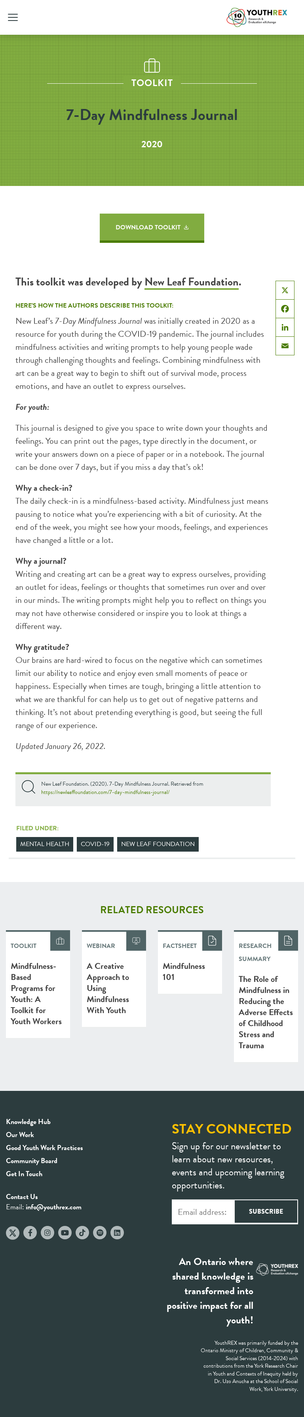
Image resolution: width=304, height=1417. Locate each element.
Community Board (31, 1160)
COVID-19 (95, 844)
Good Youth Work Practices (44, 1147)
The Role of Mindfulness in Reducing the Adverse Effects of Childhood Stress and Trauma (266, 1012)
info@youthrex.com (54, 1206)
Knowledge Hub (28, 1121)
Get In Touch (24, 1173)
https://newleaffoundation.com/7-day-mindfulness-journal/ (105, 792)
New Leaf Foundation (191, 282)
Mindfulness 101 (184, 971)
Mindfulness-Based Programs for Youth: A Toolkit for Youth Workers (36, 993)
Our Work (20, 1134)
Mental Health (44, 844)
